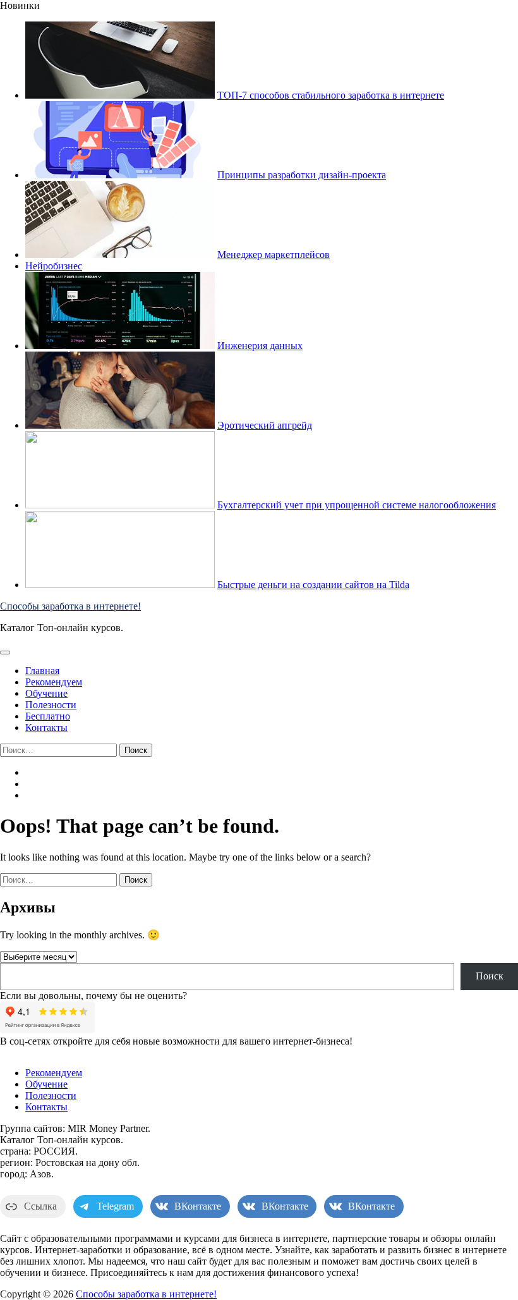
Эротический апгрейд (264, 425)
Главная (42, 670)
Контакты (46, 727)
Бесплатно (47, 716)
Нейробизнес (53, 266)
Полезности (50, 704)
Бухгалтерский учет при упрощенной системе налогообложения (356, 505)
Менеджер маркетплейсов (273, 254)
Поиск (489, 976)
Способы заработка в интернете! (70, 606)
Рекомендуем (53, 682)
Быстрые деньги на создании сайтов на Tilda (313, 584)
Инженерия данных (260, 345)
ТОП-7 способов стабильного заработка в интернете (330, 95)
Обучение (46, 693)
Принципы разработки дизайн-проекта (301, 174)
